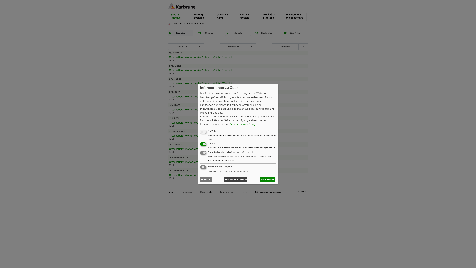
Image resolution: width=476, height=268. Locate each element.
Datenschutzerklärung (242, 124)
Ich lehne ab (206, 179)
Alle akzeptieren (267, 179)
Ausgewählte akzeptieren (236, 179)
